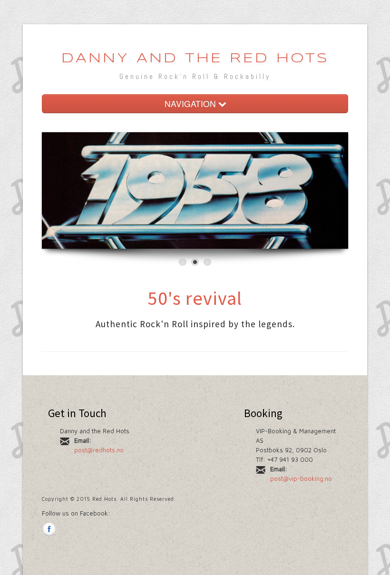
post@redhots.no (99, 450)
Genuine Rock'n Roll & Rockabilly (195, 76)
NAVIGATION (191, 103)
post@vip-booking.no (301, 478)
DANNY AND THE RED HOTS (195, 58)
